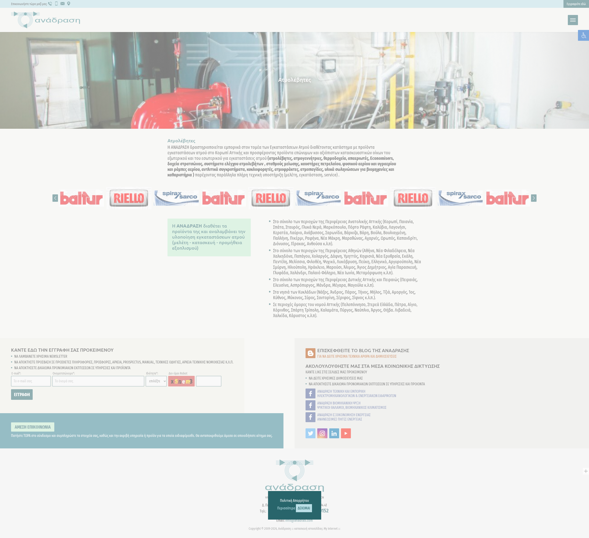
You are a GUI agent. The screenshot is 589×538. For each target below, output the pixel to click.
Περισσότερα (286, 508)
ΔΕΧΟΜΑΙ (304, 508)
